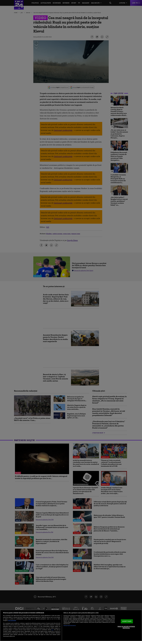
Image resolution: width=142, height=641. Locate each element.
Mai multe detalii (12, 620)
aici (52, 629)
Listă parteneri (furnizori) (69, 625)
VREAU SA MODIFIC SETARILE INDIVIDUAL (126, 627)
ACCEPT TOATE (126, 621)
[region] (71, 625)
